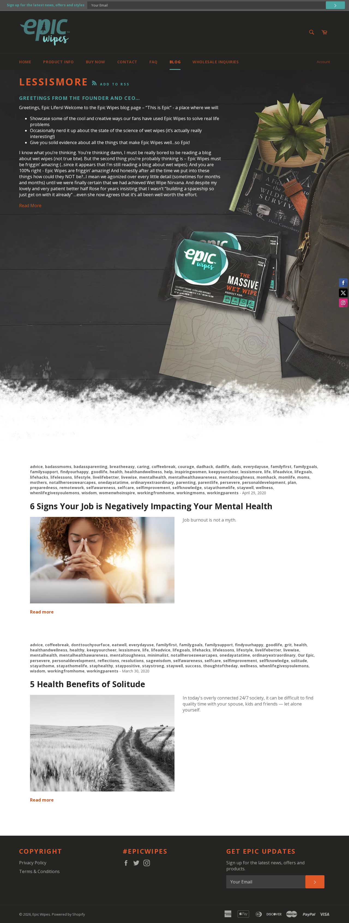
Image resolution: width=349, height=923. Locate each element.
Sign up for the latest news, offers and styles (46, 5)
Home (25, 61)
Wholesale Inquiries (215, 61)
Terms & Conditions (39, 871)
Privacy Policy (32, 863)
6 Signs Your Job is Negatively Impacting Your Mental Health (151, 506)
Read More (30, 206)
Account (323, 61)
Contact (127, 61)
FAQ (153, 61)
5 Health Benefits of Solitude (87, 684)
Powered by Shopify (68, 914)
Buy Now (95, 61)
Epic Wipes (41, 914)
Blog (175, 61)
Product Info (58, 61)
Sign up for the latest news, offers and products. (265, 866)
